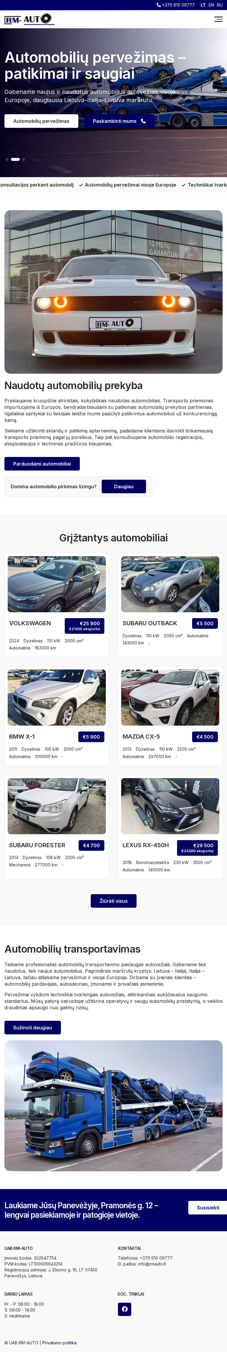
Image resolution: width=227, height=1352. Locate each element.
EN (211, 5)
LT (203, 5)
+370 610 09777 (178, 5)
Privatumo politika (59, 1342)
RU (220, 5)
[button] (7, 159)
